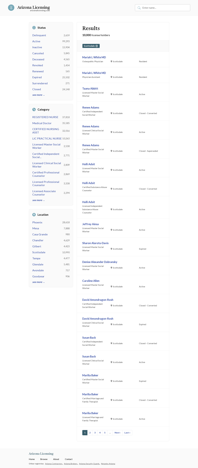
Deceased (38, 59)
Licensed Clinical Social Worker (46, 164)
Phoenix (37, 222)
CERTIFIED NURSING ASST (45, 130)
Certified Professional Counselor (45, 174)
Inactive (37, 47)
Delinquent (39, 35)
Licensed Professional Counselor (45, 183)
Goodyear (38, 276)
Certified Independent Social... (45, 155)
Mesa (35, 228)
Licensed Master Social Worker (46, 146)
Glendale (37, 264)
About (56, 459)
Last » (127, 432)
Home (32, 459)
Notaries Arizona (108, 463)
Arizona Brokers (71, 463)
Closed (36, 89)
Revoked (37, 65)
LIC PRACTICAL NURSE (47, 138)
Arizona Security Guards (89, 463)
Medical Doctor (42, 123)
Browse (43, 459)
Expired (37, 77)
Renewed (38, 71)
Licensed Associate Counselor (44, 192)
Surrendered (40, 83)
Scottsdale (38, 252)
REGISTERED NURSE (45, 117)
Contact (68, 459)
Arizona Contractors (54, 463)
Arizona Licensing (33, 8)
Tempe (36, 258)
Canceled (38, 53)
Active (36, 41)
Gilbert (36, 246)
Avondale (38, 270)
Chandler (38, 240)
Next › (118, 432)
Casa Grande (40, 234)
